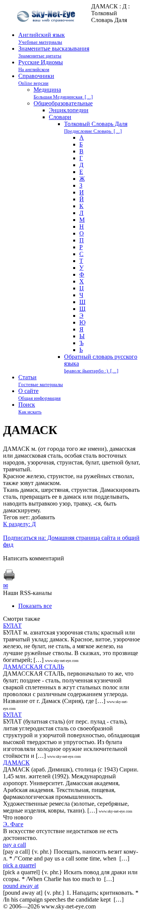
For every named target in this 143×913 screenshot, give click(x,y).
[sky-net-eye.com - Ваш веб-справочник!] (47, 28)
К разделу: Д (19, 524)
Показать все (35, 606)
